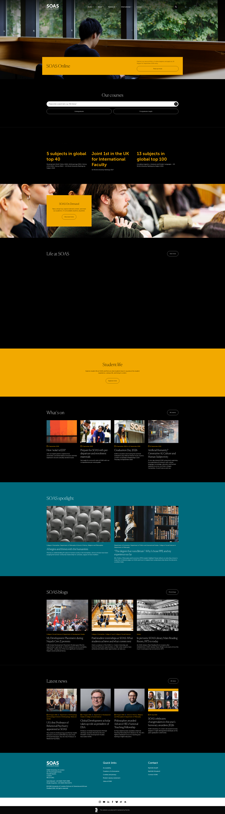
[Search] (176, 104)
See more (173, 253)
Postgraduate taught (145, 111)
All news (173, 681)
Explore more (112, 381)
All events (173, 412)
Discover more (69, 217)
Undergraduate (79, 111)
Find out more (157, 69)
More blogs (172, 592)
